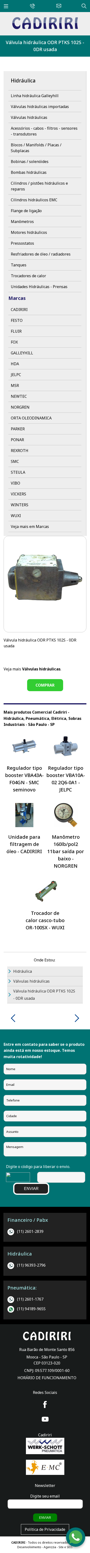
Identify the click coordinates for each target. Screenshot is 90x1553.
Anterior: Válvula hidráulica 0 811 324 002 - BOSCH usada (15, 1018)
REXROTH (19, 450)
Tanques (18, 265)
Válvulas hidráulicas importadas (40, 106)
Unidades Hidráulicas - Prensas (39, 286)
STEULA (18, 472)
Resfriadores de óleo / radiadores (41, 254)
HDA (15, 363)
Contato (57, 5)
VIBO (15, 483)
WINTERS (19, 504)
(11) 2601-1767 (30, 1299)
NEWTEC (19, 396)
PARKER (18, 429)
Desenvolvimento (29, 1547)
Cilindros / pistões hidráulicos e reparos (39, 186)
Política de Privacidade (45, 1529)
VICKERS (18, 494)
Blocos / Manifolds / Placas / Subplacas (36, 147)
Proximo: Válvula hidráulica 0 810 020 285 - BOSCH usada (75, 1018)
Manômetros (22, 221)
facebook (45, 1404)
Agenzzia (50, 1547)
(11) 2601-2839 (30, 1231)
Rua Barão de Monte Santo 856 (47, 1349)
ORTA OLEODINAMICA (31, 418)
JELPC (16, 374)
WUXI (16, 515)
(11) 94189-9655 (31, 1308)
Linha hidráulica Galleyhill (35, 95)
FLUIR (16, 331)
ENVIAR (31, 1189)
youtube (45, 1419)
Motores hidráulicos (29, 232)
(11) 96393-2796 (31, 1265)
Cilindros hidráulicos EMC (34, 200)
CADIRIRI (19, 309)
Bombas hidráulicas (29, 172)
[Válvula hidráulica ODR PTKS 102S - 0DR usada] (45, 27)
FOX (14, 342)
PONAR (17, 439)
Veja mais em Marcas (30, 526)
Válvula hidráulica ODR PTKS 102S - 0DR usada (45, 46)
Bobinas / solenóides (29, 161)
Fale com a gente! (75, 1537)
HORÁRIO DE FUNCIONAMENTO (47, 1377)
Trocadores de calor (28, 275)
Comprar (45, 685)
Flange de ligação (26, 210)
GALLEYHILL (22, 353)
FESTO (17, 320)
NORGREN (20, 407)
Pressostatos (22, 243)
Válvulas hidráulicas (29, 117)
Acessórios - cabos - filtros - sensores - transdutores (44, 131)
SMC (15, 461)
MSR (15, 385)
